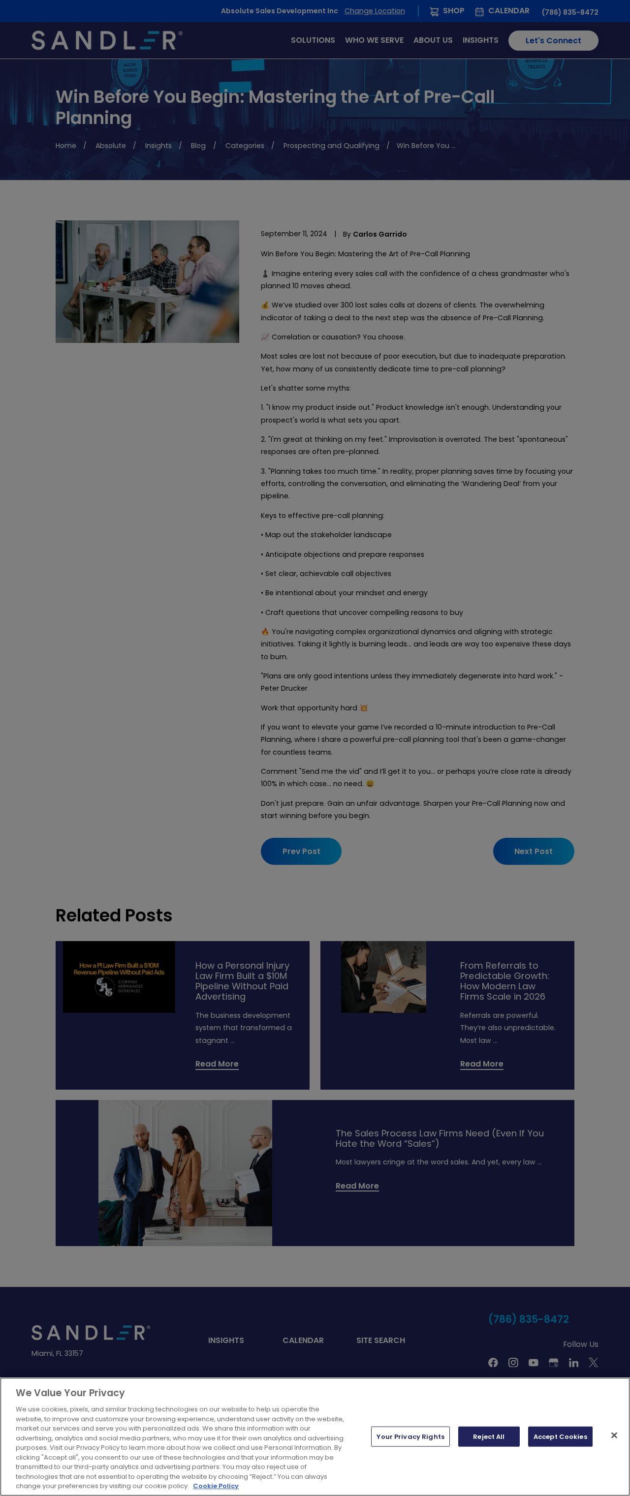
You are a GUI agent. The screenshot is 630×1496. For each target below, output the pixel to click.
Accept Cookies (560, 1436)
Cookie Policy (216, 1486)
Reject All (488, 1436)
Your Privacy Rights (410, 1436)
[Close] (614, 1435)
